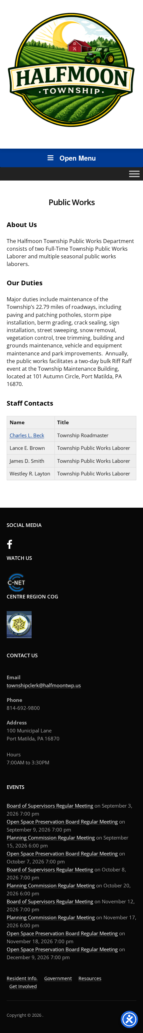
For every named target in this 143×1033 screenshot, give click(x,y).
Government (58, 978)
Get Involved (23, 986)
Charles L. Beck (27, 435)
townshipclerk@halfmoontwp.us (44, 685)
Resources (89, 978)
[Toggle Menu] (134, 174)
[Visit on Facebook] (9, 546)
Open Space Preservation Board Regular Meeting (62, 821)
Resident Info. (22, 978)
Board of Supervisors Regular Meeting (50, 805)
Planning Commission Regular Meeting (51, 837)
